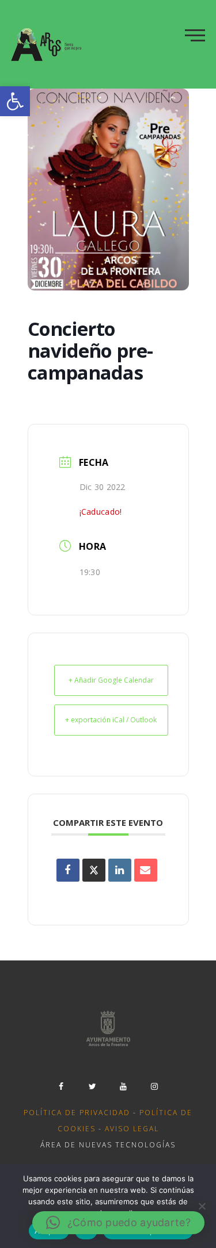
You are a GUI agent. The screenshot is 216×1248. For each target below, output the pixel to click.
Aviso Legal (132, 1129)
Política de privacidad (77, 1112)
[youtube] (124, 1086)
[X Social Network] (93, 870)
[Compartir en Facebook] (67, 870)
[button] (15, 101)
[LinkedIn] (119, 870)
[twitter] (93, 1086)
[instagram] (155, 1086)
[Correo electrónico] (145, 870)
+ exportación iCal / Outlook (111, 720)
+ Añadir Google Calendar (111, 680)
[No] (201, 1206)
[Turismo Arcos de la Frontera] (47, 44)
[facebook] (61, 1086)
